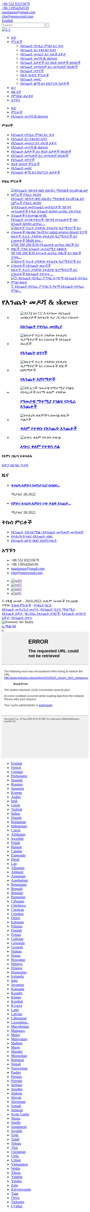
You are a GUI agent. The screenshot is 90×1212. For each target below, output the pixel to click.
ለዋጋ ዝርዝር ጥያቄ (15, 465)
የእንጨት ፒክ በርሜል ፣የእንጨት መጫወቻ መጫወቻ (47, 532)
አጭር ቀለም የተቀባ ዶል (40, 446)
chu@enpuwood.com (26, 573)
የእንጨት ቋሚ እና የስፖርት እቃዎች (44, 83)
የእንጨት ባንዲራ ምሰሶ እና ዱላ (41, 46)
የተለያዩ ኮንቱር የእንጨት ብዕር (32, 536)
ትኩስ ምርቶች (21, 605)
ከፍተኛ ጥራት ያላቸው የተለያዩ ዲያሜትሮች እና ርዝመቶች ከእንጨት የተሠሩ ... (44, 272)
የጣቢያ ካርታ (43, 605)
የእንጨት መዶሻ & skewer (38, 58)
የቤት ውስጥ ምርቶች (34, 75)
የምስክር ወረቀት (22, 96)
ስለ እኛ (16, 92)
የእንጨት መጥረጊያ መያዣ (20, 609)
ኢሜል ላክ (9, 626)
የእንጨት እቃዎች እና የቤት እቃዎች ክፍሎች (50, 62)
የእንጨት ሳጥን (21, 618)
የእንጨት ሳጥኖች (32, 71)
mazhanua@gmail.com (28, 569)
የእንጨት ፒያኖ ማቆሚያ (57, 609)
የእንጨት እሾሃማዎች (38, 379)
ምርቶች (16, 42)
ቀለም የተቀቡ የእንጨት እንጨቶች (48, 428)
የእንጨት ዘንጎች (34, 352)
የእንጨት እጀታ (12, 614)
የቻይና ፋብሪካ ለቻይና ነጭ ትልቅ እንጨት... (41, 503)
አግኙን (15, 100)
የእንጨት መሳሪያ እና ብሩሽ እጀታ (43, 54)
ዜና (13, 88)
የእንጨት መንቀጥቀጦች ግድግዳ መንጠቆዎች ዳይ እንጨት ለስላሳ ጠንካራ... (44, 222)
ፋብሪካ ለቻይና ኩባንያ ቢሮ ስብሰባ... (35, 485)
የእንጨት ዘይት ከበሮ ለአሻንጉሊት (34, 540)
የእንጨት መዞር (30, 79)
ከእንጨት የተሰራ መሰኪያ (41, 326)
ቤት (13, 37)
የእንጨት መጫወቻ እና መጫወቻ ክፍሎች (49, 67)
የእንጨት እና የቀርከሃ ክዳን (38, 50)
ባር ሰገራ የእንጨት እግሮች (42, 614)
